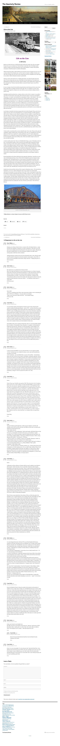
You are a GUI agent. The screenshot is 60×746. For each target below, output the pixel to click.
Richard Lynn (11, 723)
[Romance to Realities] (53, 75)
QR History (16, 23)
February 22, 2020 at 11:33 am (12, 460)
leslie (14, 30)
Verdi (10, 729)
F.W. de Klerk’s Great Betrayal (36, 26)
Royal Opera (12, 724)
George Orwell (9, 714)
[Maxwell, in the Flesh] (53, 88)
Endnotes (47, 35)
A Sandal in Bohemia (49, 31)
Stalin (6, 725)
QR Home (21, 23)
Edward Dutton (4, 710)
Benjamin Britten (5, 705)
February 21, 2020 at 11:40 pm (12, 421)
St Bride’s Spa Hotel (48, 47)
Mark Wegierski (6, 721)
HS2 (29, 234)
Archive (30, 23)
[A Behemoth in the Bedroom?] (47, 88)
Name (5, 679)
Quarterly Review (48, 56)
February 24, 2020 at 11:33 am (15, 634)
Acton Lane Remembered (49, 52)
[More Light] (47, 75)
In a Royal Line (6, 26)
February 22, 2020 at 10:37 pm (12, 539)
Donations (5, 23)
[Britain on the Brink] (47, 63)
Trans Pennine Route (9, 235)
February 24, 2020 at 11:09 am (12, 621)
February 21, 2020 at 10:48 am (12, 377)
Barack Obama (8, 704)
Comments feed (48, 99)
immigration (4, 718)
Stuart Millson (6, 727)
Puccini (13, 722)
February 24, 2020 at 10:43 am (12, 584)
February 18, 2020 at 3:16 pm (11, 304)
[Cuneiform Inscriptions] (53, 82)
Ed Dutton (12, 709)
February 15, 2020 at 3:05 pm (11, 267)
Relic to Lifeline (48, 36)
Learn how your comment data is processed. (26, 699)
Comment (5, 666)
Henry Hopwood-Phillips (11, 715)
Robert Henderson (6, 724)
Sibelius (3, 725)
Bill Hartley (11, 705)
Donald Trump (6, 709)
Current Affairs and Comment (16, 234)
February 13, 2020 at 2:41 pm (11, 244)
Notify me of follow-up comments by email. (11, 691)
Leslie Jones (9, 718)
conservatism (9, 707)
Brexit (6, 707)
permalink (19, 235)
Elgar (8, 710)
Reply (8, 261)
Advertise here (10, 23)
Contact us (26, 23)
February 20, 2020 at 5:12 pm (11, 348)
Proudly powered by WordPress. (50, 732)
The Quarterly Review (11, 4)
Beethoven (12, 704)
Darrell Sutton (5, 708)
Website (5, 687)
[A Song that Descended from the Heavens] (47, 69)
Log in (46, 96)
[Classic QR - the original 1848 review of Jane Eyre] (53, 69)
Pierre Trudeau (10, 722)
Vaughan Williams (5, 729)
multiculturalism (5, 722)
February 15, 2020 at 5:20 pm (11, 288)
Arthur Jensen (4, 704)
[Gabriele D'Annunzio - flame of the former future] (47, 82)
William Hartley (5, 730)
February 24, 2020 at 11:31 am (12, 645)
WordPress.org (48, 100)
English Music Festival (9, 712)
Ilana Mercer (6, 717)
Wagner (12, 729)
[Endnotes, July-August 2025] (53, 63)
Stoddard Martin (10, 725)
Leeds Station (32, 234)
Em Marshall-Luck (7, 711)
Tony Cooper (4, 728)
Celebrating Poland (53, 48)
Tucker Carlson (9, 728)
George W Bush (5, 715)
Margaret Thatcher (5, 719)
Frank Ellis (4, 714)
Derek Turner (10, 708)
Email (5, 683)
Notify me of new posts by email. (10, 692)
